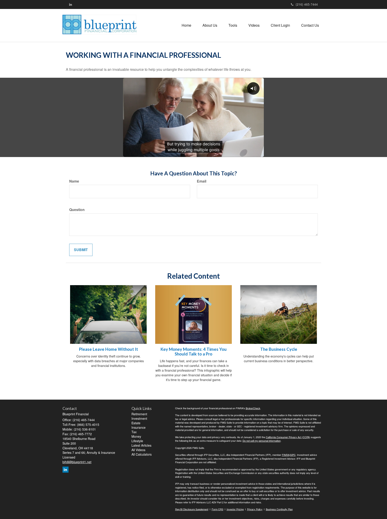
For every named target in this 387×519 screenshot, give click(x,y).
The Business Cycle (278, 349)
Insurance (138, 427)
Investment (139, 418)
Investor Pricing (235, 509)
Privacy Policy (254, 509)
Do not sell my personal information (262, 440)
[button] (210, 25)
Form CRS (217, 509)
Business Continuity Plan (279, 509)
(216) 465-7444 (307, 4)
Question (77, 209)
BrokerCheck (253, 408)
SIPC (293, 455)
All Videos (138, 450)
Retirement (139, 414)
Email (201, 181)
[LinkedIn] (70, 4)
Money (136, 436)
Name (74, 181)
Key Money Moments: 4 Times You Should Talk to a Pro (194, 351)
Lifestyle (137, 441)
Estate (135, 423)
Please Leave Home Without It (108, 349)
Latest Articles (141, 445)
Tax (134, 432)
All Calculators (141, 454)
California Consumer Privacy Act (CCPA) (288, 437)
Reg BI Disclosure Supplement (191, 509)
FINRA (285, 455)
